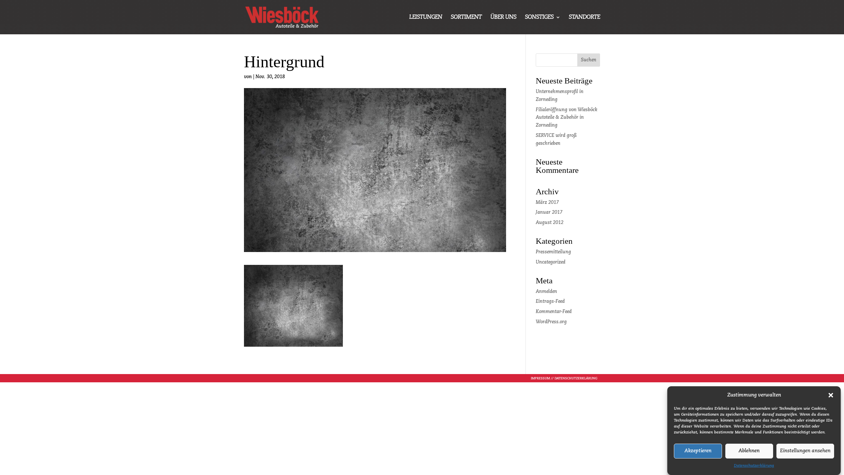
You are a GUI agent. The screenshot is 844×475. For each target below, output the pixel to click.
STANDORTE (584, 17)
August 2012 (549, 222)
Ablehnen (749, 451)
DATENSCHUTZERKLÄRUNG (576, 378)
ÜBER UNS (503, 17)
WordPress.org (551, 322)
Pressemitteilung (553, 252)
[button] (831, 395)
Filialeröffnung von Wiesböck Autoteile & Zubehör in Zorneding (566, 118)
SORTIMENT (466, 17)
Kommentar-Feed (554, 311)
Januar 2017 (549, 212)
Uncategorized (550, 262)
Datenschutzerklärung (754, 466)
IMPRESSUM (540, 378)
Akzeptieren (697, 451)
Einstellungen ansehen (805, 451)
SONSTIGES (539, 17)
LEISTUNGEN (425, 17)
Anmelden (546, 291)
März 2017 (547, 202)
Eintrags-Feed (550, 301)
